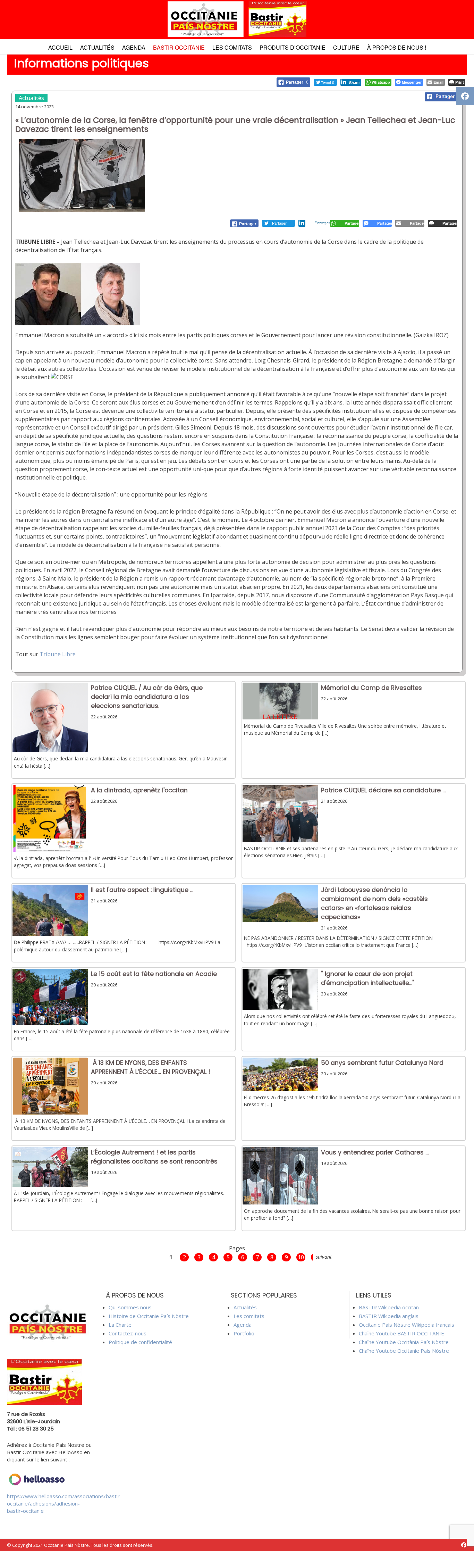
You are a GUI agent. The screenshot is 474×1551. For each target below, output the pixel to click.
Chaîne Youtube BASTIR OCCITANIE (401, 1333)
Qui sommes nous (130, 1307)
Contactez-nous (127, 1333)
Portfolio (244, 1333)
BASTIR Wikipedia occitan (389, 1307)
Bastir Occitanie (179, 47)
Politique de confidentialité (140, 1342)
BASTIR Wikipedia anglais (388, 1315)
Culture (346, 47)
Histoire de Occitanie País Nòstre (149, 1315)
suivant (324, 1256)
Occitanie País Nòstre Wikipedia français (406, 1324)
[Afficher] (50, 750)
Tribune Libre (58, 654)
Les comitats (232, 47)
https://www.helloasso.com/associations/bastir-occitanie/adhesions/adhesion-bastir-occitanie (64, 1503)
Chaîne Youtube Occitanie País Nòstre (404, 1350)
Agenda (133, 47)
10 (301, 1257)
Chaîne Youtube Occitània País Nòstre (404, 1342)
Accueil (60, 47)
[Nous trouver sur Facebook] (463, 1545)
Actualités (97, 47)
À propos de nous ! (396, 47)
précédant (153, 1256)
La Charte (120, 1324)
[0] (244, 223)
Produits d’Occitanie (292, 47)
